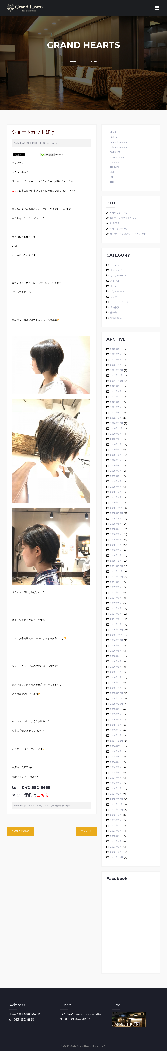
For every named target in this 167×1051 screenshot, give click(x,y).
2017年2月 (116, 619)
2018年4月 (116, 545)
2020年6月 (116, 449)
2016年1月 (116, 688)
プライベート (117, 291)
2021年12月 (116, 370)
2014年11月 (116, 746)
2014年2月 (116, 788)
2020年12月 (116, 423)
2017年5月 (116, 603)
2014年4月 (116, 778)
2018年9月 (116, 518)
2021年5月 (116, 407)
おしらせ (115, 265)
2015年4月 (116, 730)
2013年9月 (116, 815)
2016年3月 (116, 677)
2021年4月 (116, 412)
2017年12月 (116, 566)
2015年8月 (116, 709)
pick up (114, 137)
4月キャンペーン (119, 228)
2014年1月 (116, 793)
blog (112, 181)
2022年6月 (116, 349)
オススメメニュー (32, 805)
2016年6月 (116, 661)
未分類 (113, 312)
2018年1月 (116, 561)
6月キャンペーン (119, 212)
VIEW (94, 61)
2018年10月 (116, 513)
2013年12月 (116, 799)
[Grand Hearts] (25, 8)
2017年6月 (116, 598)
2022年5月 (116, 354)
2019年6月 (116, 476)
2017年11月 (116, 571)
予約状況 (56, 805)
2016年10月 (116, 640)
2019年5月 (116, 481)
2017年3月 (116, 613)
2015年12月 (116, 693)
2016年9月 (116, 645)
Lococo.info (99, 1046)
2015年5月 (116, 725)
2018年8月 (116, 523)
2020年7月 (116, 444)
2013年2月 (116, 852)
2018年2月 (116, 555)
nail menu (115, 152)
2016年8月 (116, 650)
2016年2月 (116, 682)
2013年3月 (116, 846)
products (114, 167)
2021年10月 (116, 381)
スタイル (46, 805)
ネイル (113, 286)
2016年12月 (116, 629)
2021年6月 (116, 402)
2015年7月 (116, 714)
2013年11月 (116, 804)
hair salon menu (119, 142)
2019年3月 (116, 492)
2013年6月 (116, 830)
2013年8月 (116, 820)
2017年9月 (116, 582)
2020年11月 (116, 428)
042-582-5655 (24, 1020)
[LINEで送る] (47, 154)
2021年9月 (116, 386)
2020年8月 (116, 439)
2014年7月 (116, 762)
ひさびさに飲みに (20, 831)
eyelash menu (117, 157)
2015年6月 (116, 719)
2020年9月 (116, 433)
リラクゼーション (119, 302)
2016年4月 (116, 672)
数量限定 (115, 223)
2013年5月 (116, 836)
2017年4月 (116, 608)
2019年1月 (116, 502)
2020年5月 (116, 455)
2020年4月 (116, 460)
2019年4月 (116, 486)
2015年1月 (116, 735)
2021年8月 (116, 391)
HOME (73, 61)
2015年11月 (116, 698)
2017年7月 (116, 592)
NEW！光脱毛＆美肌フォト (124, 218)
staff (112, 172)
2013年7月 (116, 825)
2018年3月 (116, 550)
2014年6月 (116, 767)
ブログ (113, 296)
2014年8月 (116, 756)
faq (111, 176)
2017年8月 (116, 587)
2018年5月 (116, 539)
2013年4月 (116, 841)
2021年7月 (116, 396)
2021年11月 (116, 375)
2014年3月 (116, 783)
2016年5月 (116, 666)
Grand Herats (84, 1046)
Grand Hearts (50, 143)
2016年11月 (116, 635)
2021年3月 (116, 418)
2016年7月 (116, 656)
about (113, 132)
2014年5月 (116, 772)
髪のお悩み (67, 805)
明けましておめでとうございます (128, 234)
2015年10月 (116, 703)
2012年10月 (116, 857)
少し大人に (86, 831)
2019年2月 (116, 497)
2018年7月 (116, 529)
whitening (115, 162)
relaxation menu (119, 147)
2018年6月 (116, 534)
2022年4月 (116, 359)
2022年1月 (116, 365)
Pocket (59, 154)
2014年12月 (116, 741)
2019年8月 (116, 465)
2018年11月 (116, 508)
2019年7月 (116, 470)
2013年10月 (116, 809)
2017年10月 (116, 576)
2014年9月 (116, 751)
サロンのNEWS (118, 275)
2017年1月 (116, 624)
